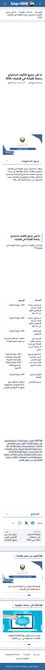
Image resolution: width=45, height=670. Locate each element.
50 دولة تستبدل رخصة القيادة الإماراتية (25, 451)
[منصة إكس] (26, 523)
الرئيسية (38, 12)
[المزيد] (13, 523)
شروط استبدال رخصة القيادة (22, 446)
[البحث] (5, 3)
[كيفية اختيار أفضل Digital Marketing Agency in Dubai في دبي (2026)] (22, 626)
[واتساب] (19, 523)
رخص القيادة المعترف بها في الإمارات (26, 454)
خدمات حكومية (25, 12)
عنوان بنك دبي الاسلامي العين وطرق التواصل (11, 537)
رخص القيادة (23, 556)
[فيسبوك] (32, 523)
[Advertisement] (22, 47)
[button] (29, 595)
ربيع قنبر (31, 83)
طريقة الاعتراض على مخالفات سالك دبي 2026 (33, 537)
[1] (35, 247)
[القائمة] (40, 3)
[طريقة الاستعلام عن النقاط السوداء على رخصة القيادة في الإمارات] (22, 576)
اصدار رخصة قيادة (26, 440)
